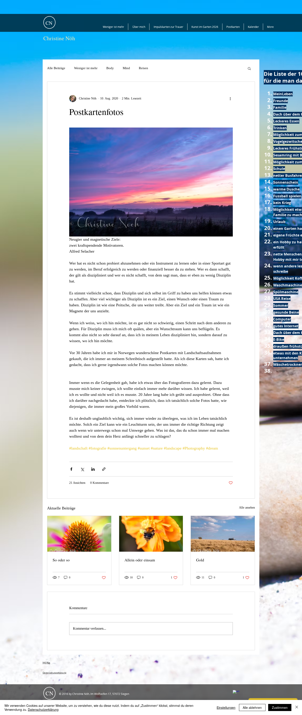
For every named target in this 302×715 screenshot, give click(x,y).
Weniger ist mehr (85, 68)
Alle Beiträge (56, 68)
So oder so (61, 559)
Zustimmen (280, 707)
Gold (200, 559)
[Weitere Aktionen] (230, 98)
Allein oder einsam (139, 559)
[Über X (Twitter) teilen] (82, 469)
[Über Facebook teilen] (71, 469)
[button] (249, 68)
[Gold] (223, 534)
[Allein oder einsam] (151, 534)
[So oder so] (79, 534)
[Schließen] (296, 707)
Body (110, 68)
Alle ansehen (247, 507)
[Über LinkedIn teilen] (93, 469)
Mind (126, 68)
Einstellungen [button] (226, 707)
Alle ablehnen (252, 707)
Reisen (143, 68)
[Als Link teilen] (104, 469)
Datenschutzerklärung (43, 709)
